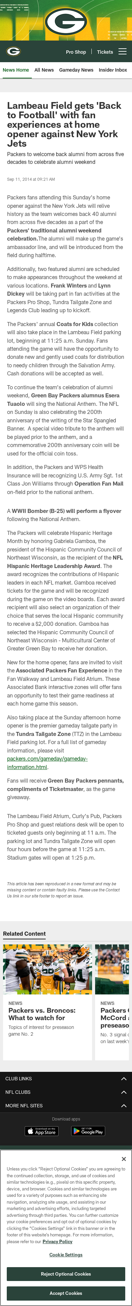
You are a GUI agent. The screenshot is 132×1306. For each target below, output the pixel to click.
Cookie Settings (66, 1254)
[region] (66, 1228)
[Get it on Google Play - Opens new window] (88, 1134)
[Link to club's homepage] (13, 48)
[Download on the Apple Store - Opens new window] (42, 1132)
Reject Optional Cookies (66, 1274)
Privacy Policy (57, 1241)
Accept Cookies (66, 1293)
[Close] (123, 1159)
